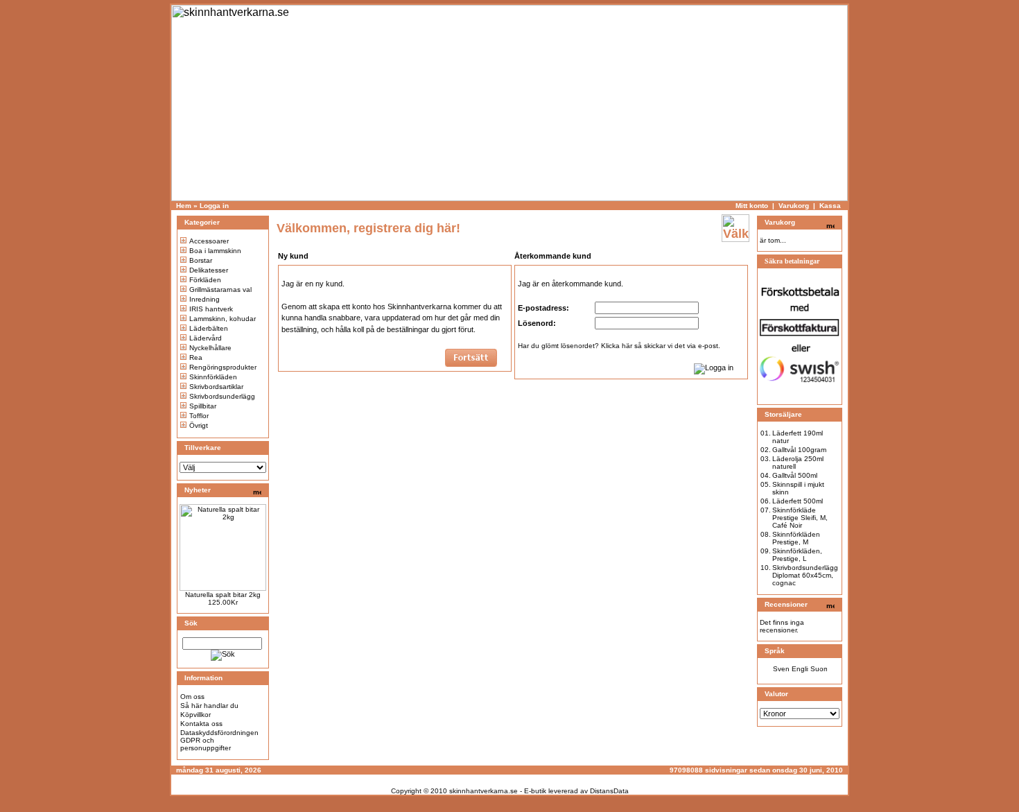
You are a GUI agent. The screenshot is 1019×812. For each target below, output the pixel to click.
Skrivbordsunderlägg (222, 396)
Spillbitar (202, 406)
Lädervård (205, 338)
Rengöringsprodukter (222, 367)
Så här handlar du (209, 705)
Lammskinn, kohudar (222, 318)
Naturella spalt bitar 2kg (223, 594)
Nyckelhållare (210, 348)
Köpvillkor (195, 714)
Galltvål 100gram (799, 449)
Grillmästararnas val (220, 289)
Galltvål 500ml (794, 475)
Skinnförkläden (213, 377)
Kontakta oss (201, 723)
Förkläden (205, 280)
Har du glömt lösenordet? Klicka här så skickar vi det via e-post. (619, 345)
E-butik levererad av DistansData (576, 791)
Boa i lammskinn (215, 250)
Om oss (192, 696)
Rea (195, 357)
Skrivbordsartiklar (216, 386)
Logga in (214, 205)
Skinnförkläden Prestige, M (796, 538)
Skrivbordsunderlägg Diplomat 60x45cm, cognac (805, 575)
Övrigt (198, 425)
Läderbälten (208, 328)
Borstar (200, 260)
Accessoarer (209, 241)
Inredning (204, 299)
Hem (183, 205)
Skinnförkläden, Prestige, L (797, 554)
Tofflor (199, 416)
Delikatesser (208, 270)
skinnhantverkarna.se (483, 791)
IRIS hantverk (211, 309)
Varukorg (793, 205)
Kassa (830, 205)
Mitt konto (751, 205)
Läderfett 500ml (797, 501)
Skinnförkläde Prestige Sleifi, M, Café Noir (800, 517)
